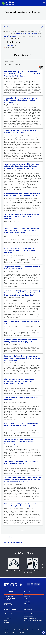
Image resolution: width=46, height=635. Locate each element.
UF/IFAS (6, 616)
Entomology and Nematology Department (26, 33)
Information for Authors (31, 614)
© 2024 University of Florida (10, 629)
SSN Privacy (22, 632)
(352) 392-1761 (8, 604)
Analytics (14, 632)
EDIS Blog (27, 596)
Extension (6, 622)
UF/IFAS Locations (9, 614)
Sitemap (20, 629)
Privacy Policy (6, 632)
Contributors (7, 537)
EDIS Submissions (29, 616)
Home (5, 7)
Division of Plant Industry (9, 36)
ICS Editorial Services (30, 618)
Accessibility (27, 601)
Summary (6, 27)
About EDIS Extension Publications (33, 620)
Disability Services (36, 629)
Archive (27, 629)
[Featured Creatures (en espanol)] (32, 563)
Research (6, 620)
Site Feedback (7, 603)
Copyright (27, 603)
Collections (10, 7)
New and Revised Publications (13, 542)
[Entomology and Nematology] (13, 563)
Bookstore (27, 599)
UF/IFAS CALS (7, 618)
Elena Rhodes (9, 45)
